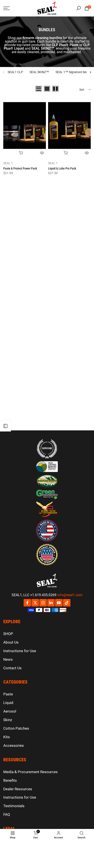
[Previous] (3, 72)
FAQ (6, 814)
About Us (11, 642)
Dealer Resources (17, 789)
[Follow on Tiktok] (66, 602)
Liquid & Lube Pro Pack (62, 168)
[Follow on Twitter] (35, 602)
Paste (8, 694)
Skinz (7, 720)
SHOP (8, 634)
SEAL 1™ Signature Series (73, 72)
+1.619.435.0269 (43, 595)
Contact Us (12, 668)
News (8, 659)
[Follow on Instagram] (43, 602)
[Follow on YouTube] (59, 602)
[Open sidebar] (5, 425)
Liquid (8, 702)
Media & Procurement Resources (30, 772)
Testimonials (13, 806)
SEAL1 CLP (15, 72)
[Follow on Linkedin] (51, 602)
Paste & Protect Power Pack (20, 168)
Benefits (10, 780)
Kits (6, 737)
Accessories (13, 745)
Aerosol (9, 711)
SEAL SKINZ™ (39, 72)
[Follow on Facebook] (27, 602)
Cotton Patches (16, 728)
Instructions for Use (19, 651)
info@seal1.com (69, 595)
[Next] (90, 72)
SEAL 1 (8, 163)
